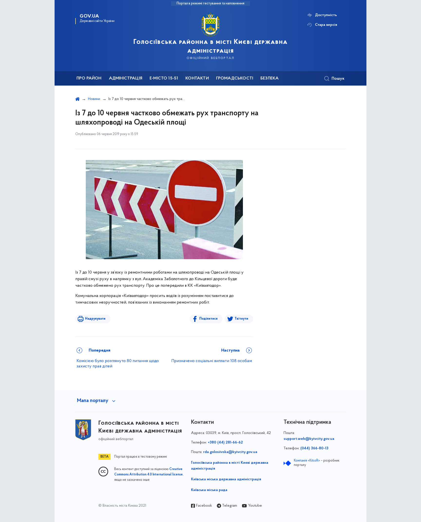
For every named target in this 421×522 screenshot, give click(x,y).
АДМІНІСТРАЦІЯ (125, 78)
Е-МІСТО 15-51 (164, 78)
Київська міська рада (209, 490)
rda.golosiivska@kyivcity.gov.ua (230, 452)
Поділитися (208, 319)
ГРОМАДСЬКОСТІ (234, 78)
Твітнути (241, 319)
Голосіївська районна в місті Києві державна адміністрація (229, 466)
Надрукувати (95, 319)
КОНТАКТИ (197, 78)
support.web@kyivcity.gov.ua (309, 439)
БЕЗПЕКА (269, 78)
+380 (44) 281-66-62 (225, 442)
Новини (94, 99)
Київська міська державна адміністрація (226, 479)
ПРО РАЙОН (89, 78)
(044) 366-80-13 (314, 448)
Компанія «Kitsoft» (307, 461)
